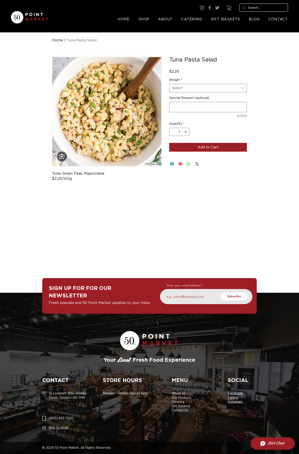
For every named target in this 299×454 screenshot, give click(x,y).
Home (57, 40)
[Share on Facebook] (172, 164)
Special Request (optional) (189, 98)
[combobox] (208, 88)
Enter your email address (184, 285)
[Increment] (186, 132)
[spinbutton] (179, 132)
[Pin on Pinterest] (180, 164)
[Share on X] (197, 164)
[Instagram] (202, 8)
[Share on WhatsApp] (188, 164)
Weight (175, 80)
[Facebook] (209, 8)
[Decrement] (172, 132)
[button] (229, 7)
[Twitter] (217, 8)
